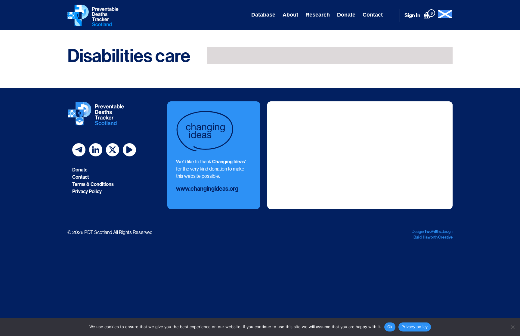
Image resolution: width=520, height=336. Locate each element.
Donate (346, 15)
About (290, 15)
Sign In (412, 15)
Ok (390, 326)
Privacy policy (414, 326)
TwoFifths (432, 231)
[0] (426, 15)
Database (263, 15)
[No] (512, 327)
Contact (373, 15)
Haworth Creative (438, 237)
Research (317, 15)
